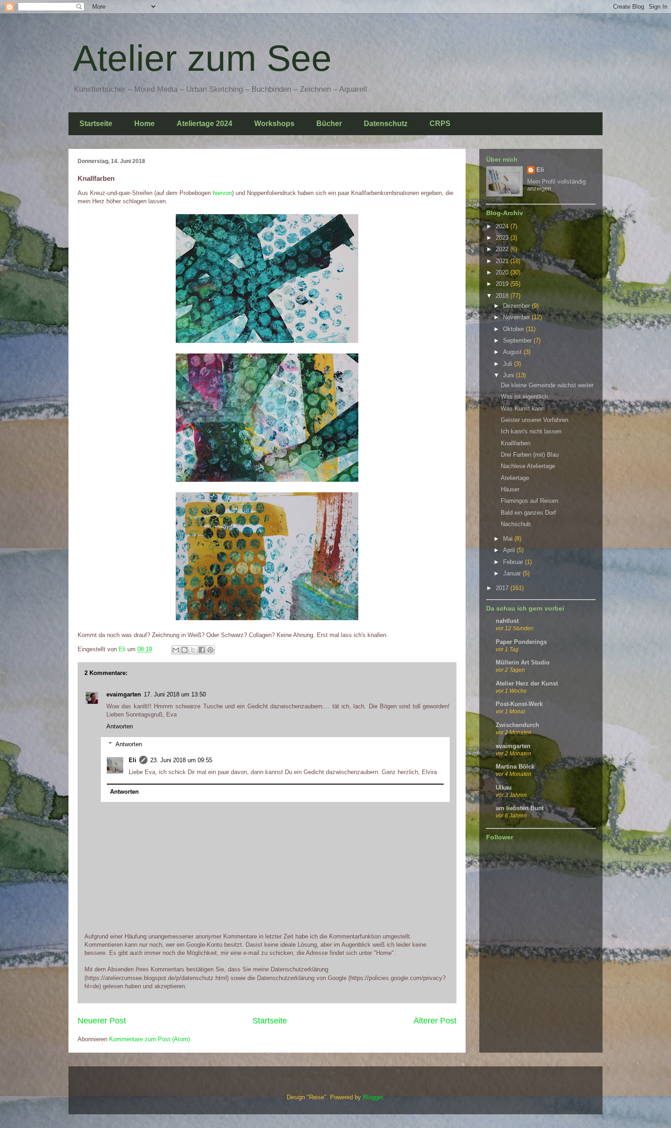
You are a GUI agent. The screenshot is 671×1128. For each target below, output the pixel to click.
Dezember (517, 305)
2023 (503, 237)
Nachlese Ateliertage (528, 466)
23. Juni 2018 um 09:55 (181, 760)
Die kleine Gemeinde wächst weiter (547, 385)
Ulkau (504, 787)
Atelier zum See (202, 58)
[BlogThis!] (184, 649)
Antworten (119, 726)
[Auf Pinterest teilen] (210, 649)
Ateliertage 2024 (204, 123)
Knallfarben (515, 443)
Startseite (95, 123)
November (517, 317)
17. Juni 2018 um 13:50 (175, 694)
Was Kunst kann (523, 408)
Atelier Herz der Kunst (527, 683)
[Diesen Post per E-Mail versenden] (175, 649)
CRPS (440, 123)
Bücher (329, 123)
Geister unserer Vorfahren (534, 419)
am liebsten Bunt (520, 808)
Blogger (373, 1097)
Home (144, 123)
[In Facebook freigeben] (201, 649)
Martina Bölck (515, 766)
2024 (503, 226)
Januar (513, 573)
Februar (514, 562)
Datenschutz (386, 123)
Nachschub (515, 524)
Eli (132, 760)
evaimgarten (123, 694)
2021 (503, 261)
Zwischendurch (517, 725)
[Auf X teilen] (193, 649)
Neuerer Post (102, 1020)
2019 (503, 283)
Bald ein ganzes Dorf (528, 512)
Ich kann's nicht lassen (531, 431)
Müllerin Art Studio (523, 662)
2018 (503, 295)
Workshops (274, 123)
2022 (503, 249)
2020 (503, 272)
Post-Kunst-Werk (519, 704)
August (513, 351)
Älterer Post (435, 1020)
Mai (508, 538)
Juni (509, 375)
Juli (508, 363)
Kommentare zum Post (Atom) (149, 1039)
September (518, 340)
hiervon (222, 193)
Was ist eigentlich (524, 396)
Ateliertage (515, 477)
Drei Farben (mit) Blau (530, 454)
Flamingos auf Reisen (529, 500)
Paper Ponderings (521, 641)
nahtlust (507, 620)
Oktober (514, 329)
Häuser (510, 489)
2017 (503, 588)
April (510, 550)
